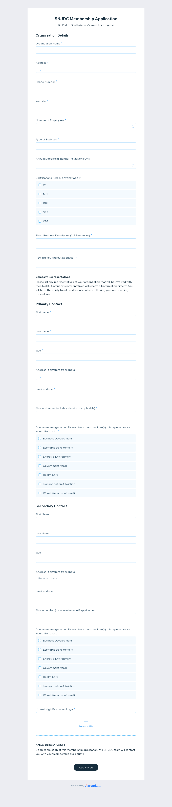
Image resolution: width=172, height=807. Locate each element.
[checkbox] (86, 185)
